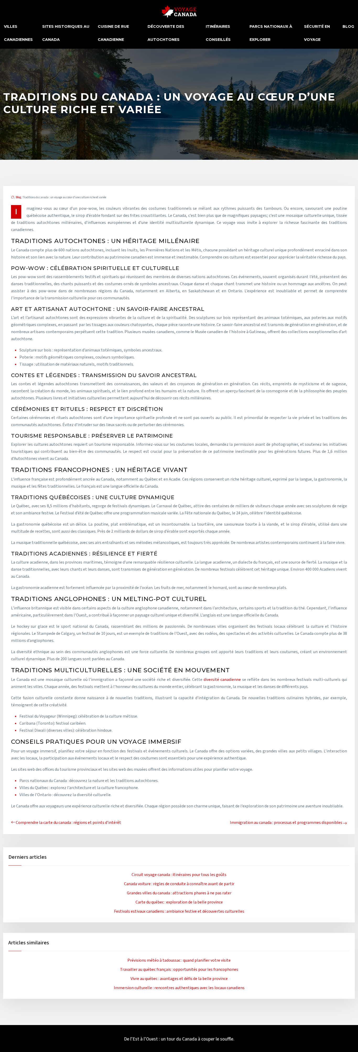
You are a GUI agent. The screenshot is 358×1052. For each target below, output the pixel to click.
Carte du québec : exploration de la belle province (179, 902)
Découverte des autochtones (166, 33)
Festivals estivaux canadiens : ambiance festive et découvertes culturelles (179, 911)
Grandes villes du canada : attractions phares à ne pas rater (179, 893)
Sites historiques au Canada (65, 33)
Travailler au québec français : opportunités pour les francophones (179, 969)
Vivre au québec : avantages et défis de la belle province (179, 979)
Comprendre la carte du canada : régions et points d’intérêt (68, 822)
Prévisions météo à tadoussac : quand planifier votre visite (179, 960)
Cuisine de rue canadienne (113, 33)
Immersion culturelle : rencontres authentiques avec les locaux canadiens (179, 988)
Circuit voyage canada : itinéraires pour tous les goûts (179, 875)
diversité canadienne (222, 679)
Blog (348, 26)
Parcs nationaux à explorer (270, 33)
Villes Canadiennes (18, 33)
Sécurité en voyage (317, 33)
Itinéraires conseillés (218, 33)
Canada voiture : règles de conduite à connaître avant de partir (179, 884)
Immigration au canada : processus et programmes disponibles (286, 822)
